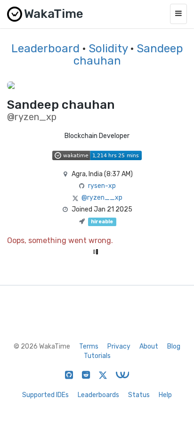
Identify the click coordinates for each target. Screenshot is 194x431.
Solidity (108, 48)
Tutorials (97, 356)
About (148, 346)
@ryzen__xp (101, 198)
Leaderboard (45, 48)
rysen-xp (102, 186)
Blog (173, 346)
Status (139, 395)
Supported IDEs (45, 395)
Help (165, 395)
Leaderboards (98, 395)
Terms (88, 346)
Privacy (118, 346)
